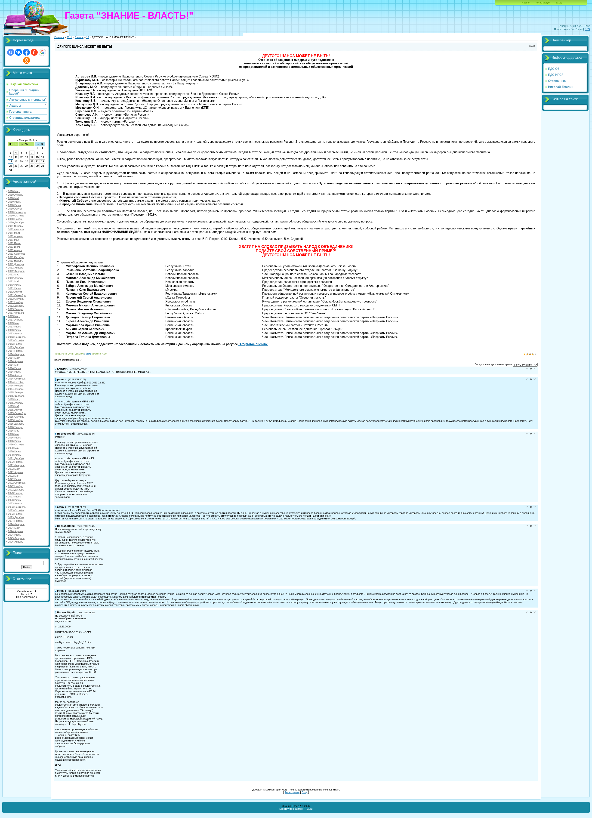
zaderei (87, 354)
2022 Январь (15, 461)
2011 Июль (14, 246)
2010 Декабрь (16, 222)
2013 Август (15, 333)
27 (26, 165)
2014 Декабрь (16, 389)
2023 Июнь (14, 496)
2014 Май (13, 364)
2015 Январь (15, 392)
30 (42, 165)
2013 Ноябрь (15, 344)
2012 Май (13, 281)
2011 (69, 37)
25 (16, 165)
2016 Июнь (14, 437)
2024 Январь (15, 520)
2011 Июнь (14, 243)
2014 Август (15, 375)
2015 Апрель (15, 402)
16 (42, 157)
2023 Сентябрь (17, 507)
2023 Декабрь (16, 517)
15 (37, 157)
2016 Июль (14, 441)
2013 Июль (14, 330)
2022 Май (13, 475)
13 (26, 157)
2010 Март (14, 191)
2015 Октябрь (16, 416)
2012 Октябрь (16, 298)
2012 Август (15, 291)
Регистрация (543, 2)
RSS (587, 29)
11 (16, 157)
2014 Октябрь (16, 382)
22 (37, 161)
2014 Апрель (15, 361)
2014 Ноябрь (15, 385)
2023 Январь (15, 493)
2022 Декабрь (16, 489)
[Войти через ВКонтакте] (18, 52)
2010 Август (15, 208)
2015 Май (13, 406)
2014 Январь (15, 350)
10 (10, 157)
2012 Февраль (16, 271)
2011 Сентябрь (16, 253)
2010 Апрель (15, 194)
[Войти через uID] (10, 52)
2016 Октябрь (16, 444)
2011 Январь (15, 226)
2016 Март (14, 430)
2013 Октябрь (16, 340)
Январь (79, 37)
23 (42, 161)
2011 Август (15, 250)
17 (10, 161)
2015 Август (15, 409)
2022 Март (14, 468)
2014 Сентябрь (17, 378)
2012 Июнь (14, 285)
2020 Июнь (14, 451)
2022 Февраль (16, 465)
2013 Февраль (16, 312)
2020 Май (13, 448)
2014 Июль (14, 371)
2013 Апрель (15, 319)
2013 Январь (15, 309)
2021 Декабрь (16, 458)
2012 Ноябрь (15, 302)
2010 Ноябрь (15, 219)
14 (32, 157)
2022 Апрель (15, 472)
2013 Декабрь (16, 347)
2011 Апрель (15, 236)
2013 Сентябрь (17, 337)
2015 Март (14, 399)
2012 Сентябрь (17, 295)
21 (32, 161)
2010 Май (13, 198)
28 (32, 165)
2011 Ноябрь (15, 260)
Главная (525, 2)
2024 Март (14, 527)
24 (10, 165)
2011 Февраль (16, 229)
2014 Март (14, 357)
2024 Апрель (15, 531)
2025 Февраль (16, 538)
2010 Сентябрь (17, 212)
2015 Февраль (16, 396)
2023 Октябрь (16, 510)
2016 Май (13, 434)
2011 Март (14, 233)
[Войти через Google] (42, 52)
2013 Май (13, 323)
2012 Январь (15, 267)
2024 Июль (14, 534)
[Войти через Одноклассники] (26, 60)
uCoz (310, 808)
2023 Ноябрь (15, 513)
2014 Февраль (16, 354)
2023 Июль (14, 500)
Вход (558, 2)
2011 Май (13, 239)
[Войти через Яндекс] (34, 52)
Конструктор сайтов (291, 808)
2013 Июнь (14, 326)
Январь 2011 (26, 140)
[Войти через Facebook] (26, 52)
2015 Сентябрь (17, 413)
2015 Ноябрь (15, 420)
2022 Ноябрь (15, 486)
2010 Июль (14, 205)
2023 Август (15, 503)
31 (10, 170)
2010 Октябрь (16, 215)
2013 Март (14, 316)
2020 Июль (14, 455)
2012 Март (14, 274)
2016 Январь (15, 427)
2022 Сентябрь (17, 482)
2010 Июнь (14, 201)
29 (37, 165)
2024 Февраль (16, 524)
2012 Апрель (15, 278)
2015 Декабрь (16, 423)
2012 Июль (14, 288)
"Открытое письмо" (253, 344)
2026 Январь (15, 541)
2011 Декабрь (16, 264)
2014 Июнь (14, 368)
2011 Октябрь (16, 257)
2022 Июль (14, 479)
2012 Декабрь (16, 305)
